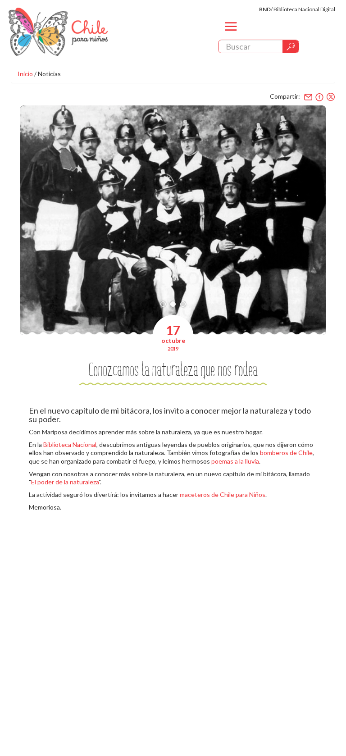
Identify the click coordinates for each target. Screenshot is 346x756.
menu (231, 34)
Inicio (25, 73)
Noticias (49, 73)
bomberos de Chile (286, 452)
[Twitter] (330, 96)
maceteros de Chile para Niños (222, 494)
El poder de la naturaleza (65, 482)
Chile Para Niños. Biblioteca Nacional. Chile (58, 32)
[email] (308, 96)
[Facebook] (319, 96)
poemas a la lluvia (235, 461)
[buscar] (290, 46)
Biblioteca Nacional (69, 444)
